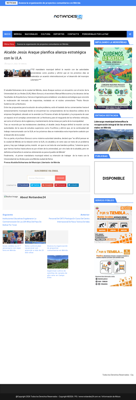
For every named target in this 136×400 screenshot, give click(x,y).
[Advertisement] (113, 313)
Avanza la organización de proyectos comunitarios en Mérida (49, 3)
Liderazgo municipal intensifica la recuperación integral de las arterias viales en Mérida (113, 124)
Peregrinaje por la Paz (95, 34)
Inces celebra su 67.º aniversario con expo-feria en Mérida (12, 248)
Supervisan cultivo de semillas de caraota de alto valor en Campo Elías (57, 274)
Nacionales (31, 34)
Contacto (73, 34)
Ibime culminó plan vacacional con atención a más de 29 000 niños (34, 249)
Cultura (45, 34)
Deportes (59, 34)
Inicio (7, 34)
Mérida (18, 34)
